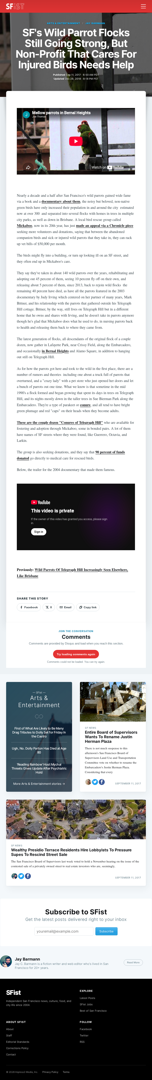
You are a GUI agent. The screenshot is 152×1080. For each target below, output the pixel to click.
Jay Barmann (95, 23)
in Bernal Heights (55, 350)
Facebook (86, 1029)
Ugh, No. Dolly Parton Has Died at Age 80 (39, 750)
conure (85, 404)
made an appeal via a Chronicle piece (104, 225)
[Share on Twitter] (95, 782)
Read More (133, 962)
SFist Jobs (86, 1004)
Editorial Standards (17, 1041)
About (10, 1029)
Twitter (84, 1035)
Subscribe (106, 931)
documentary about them (61, 201)
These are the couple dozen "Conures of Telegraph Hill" (60, 422)
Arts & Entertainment (63, 23)
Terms (66, 1071)
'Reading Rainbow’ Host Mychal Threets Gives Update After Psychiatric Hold (39, 768)
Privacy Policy (50, 1071)
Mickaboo (24, 225)
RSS (82, 1041)
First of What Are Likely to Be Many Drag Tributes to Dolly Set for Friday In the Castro (39, 732)
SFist (13, 992)
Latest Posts (87, 998)
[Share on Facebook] (101, 782)
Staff (9, 1035)
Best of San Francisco (93, 1010)
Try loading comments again (76, 654)
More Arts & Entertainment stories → (39, 784)
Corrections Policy (17, 1048)
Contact (11, 1054)
